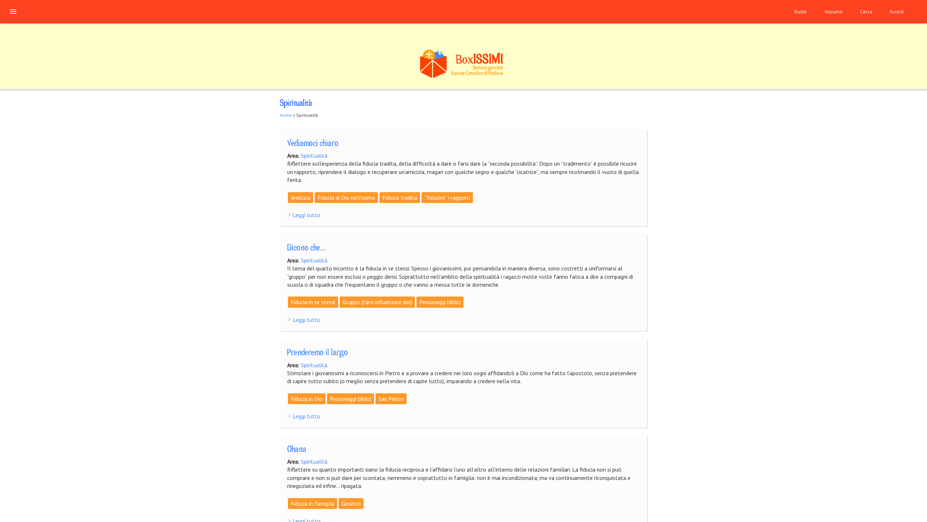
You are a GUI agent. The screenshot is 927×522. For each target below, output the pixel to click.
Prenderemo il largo (317, 353)
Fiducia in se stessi (313, 302)
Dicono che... (307, 248)
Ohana (296, 450)
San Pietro (391, 398)
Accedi (897, 11)
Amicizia (300, 197)
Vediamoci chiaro (313, 144)
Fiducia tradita (399, 197)
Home (286, 115)
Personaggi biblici (440, 302)
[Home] (463, 77)
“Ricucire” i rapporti (447, 197)
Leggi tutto (306, 215)
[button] (13, 11)
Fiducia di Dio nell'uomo (346, 197)
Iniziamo (834, 11)
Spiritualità (314, 155)
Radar (800, 11)
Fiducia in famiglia (312, 503)
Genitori (351, 503)
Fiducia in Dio (307, 398)
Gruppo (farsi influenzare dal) (377, 302)
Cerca (866, 11)
